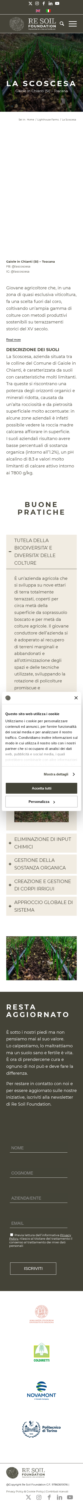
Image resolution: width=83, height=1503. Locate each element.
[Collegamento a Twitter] (30, 3)
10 (58, 975)
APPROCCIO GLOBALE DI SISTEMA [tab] (43, 906)
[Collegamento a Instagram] (37, 3)
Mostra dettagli (56, 774)
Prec (17, 957)
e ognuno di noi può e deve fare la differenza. (39, 1066)
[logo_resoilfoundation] (34, 24)
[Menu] (70, 24)
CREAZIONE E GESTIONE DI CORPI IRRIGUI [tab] (42, 885)
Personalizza (39, 802)
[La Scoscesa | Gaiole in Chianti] (71, 978)
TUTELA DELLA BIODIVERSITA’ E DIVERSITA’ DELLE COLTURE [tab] (35, 552)
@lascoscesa (21, 266)
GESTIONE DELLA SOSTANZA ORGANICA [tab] (40, 864)
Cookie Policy (35, 1491)
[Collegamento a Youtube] (57, 3)
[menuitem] (59, 24)
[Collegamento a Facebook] (43, 3)
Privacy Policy (15, 1491)
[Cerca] (59, 24)
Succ (66, 957)
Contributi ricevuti (57, 1491)
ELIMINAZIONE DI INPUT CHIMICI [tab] (42, 843)
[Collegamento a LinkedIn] (50, 3)
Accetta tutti (41, 788)
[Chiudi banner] (76, 697)
